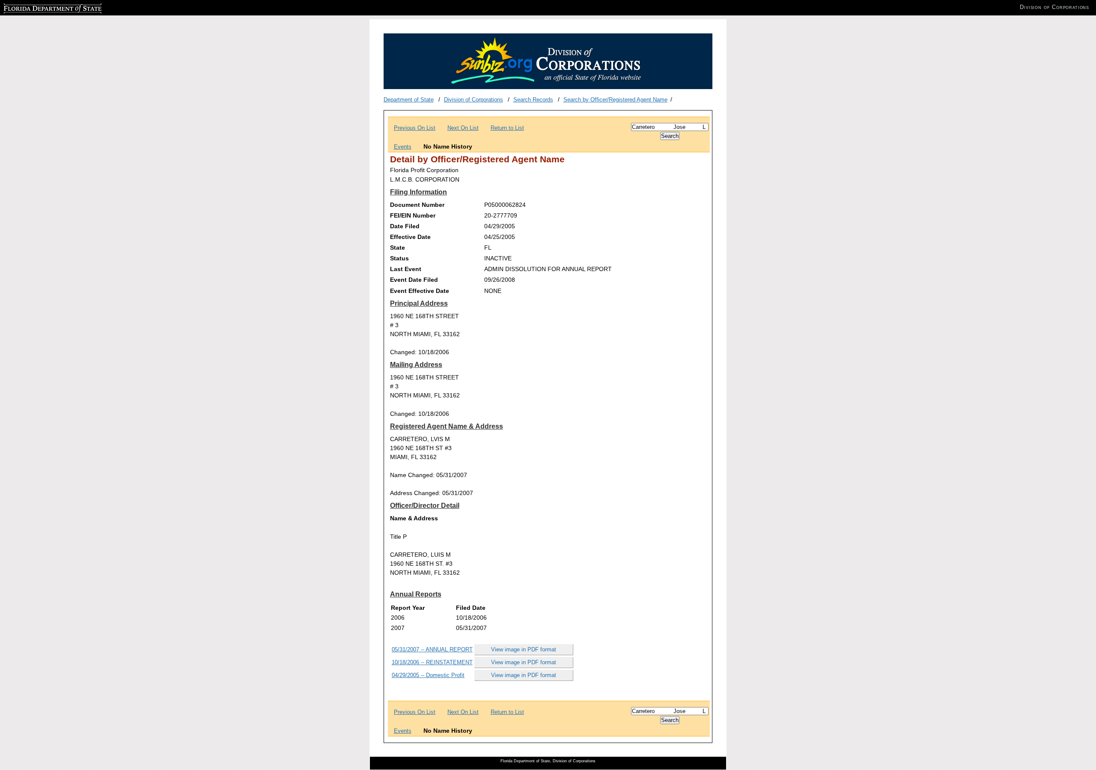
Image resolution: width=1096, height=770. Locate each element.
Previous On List (414, 128)
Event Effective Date (419, 290)
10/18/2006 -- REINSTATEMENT (432, 662)
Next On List (463, 128)
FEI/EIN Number (412, 215)
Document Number (417, 204)
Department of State (409, 99)
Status (399, 258)
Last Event (405, 269)
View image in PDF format (523, 649)
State (397, 247)
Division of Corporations (473, 99)
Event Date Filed (414, 279)
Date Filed (405, 226)
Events (402, 146)
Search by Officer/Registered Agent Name (615, 99)
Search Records (533, 99)
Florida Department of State (37, 7)
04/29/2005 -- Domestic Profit (428, 675)
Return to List (507, 128)
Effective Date (410, 236)
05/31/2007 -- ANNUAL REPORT (432, 649)
